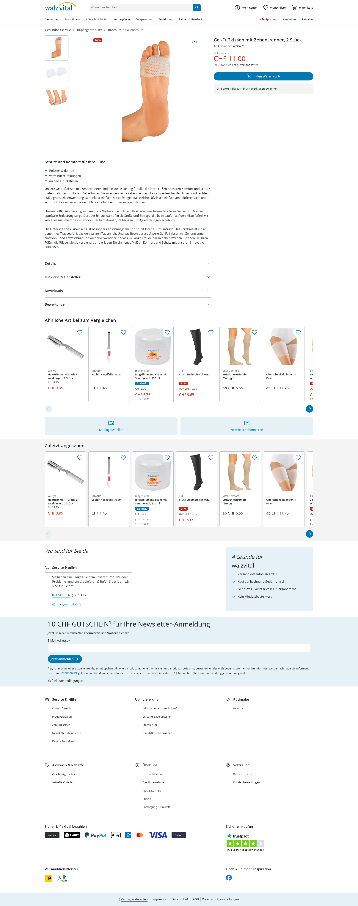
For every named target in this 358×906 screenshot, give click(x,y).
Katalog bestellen (63, 741)
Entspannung (144, 19)
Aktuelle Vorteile (62, 782)
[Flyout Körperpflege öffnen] (131, 19)
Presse (147, 799)
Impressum (161, 899)
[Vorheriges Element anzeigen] (48, 409)
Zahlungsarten (61, 725)
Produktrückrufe (62, 716)
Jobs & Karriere (152, 790)
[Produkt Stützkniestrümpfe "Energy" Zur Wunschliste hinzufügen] (254, 332)
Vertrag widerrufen (134, 899)
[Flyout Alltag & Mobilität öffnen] (109, 19)
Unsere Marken (152, 774)
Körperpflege (122, 19)
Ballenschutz (134, 30)
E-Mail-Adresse (58, 640)
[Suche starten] (197, 7)
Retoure (238, 708)
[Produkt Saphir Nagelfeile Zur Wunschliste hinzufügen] (123, 332)
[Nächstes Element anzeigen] (309, 409)
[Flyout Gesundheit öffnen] (60, 19)
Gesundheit (52, 19)
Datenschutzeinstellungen (220, 899)
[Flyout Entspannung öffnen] (154, 19)
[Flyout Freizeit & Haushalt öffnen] (203, 19)
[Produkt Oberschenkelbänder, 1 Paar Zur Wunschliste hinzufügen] (298, 332)
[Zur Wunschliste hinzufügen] (194, 43)
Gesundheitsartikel (58, 30)
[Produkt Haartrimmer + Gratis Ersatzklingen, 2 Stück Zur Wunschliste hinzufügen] (79, 332)
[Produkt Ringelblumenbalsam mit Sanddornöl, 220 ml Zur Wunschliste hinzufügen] (167, 332)
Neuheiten (289, 19)
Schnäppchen (268, 19)
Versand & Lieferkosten (157, 716)
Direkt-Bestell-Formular (157, 733)
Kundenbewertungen (246, 782)
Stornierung (150, 725)
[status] (140, 7)
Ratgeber (307, 19)
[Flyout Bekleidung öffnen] (173, 19)
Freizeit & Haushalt (190, 19)
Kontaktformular (62, 708)
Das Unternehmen (154, 782)
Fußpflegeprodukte (89, 30)
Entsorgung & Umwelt (156, 807)
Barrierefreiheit (243, 774)
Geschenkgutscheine (65, 774)
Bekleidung (165, 19)
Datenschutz (68, 673)
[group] (146, 91)
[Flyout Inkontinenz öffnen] (81, 19)
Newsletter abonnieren (66, 733)
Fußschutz (114, 30)
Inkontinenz (72, 19)
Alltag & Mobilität (97, 19)
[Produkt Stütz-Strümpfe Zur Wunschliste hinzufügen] (211, 332)
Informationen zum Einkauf (160, 708)
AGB (196, 899)
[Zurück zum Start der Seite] (353, 879)
